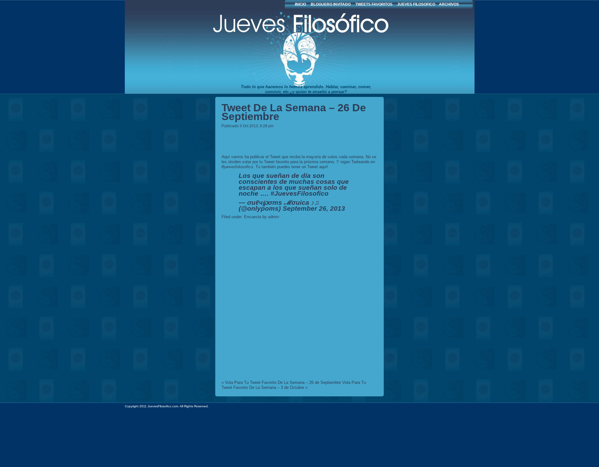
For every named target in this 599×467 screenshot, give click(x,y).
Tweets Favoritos (373, 4)
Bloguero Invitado (331, 4)
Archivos (449, 4)
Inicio (300, 4)
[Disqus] (299, 301)
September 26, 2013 (314, 208)
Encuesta (252, 216)
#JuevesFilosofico (299, 193)
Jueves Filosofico (271, 47)
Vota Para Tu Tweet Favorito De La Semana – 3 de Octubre (294, 385)
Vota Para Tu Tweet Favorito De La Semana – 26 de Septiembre (283, 382)
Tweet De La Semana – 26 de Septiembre (294, 112)
